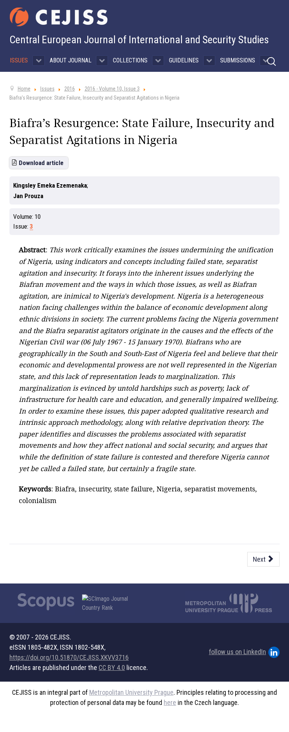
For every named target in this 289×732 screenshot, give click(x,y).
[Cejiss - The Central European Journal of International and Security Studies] (58, 17)
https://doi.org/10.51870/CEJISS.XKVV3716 (69, 657)
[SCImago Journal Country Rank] (109, 603)
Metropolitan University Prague (131, 692)
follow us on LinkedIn (237, 652)
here (170, 702)
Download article (41, 163)
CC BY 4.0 (112, 667)
